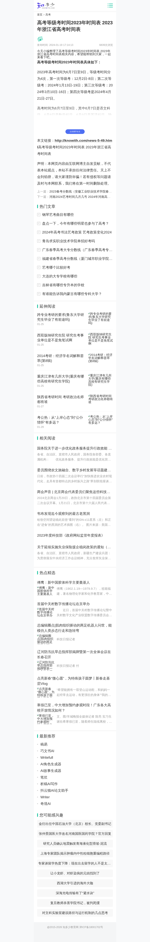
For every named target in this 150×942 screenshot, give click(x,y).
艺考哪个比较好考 (56, 267)
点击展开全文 (75, 131)
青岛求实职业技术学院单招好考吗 (68, 241)
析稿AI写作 (49, 784)
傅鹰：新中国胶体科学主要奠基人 (63, 582)
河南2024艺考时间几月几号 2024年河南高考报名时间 (86, 196)
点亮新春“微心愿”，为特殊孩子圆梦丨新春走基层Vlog (73, 681)
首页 (39, 14)
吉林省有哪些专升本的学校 (63, 285)
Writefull (46, 757)
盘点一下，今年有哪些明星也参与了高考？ (75, 223)
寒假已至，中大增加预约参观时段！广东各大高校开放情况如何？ (74, 707)
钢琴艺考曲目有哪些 (58, 215)
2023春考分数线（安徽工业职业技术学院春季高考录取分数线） (92, 191)
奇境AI (45, 804)
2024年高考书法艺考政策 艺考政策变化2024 (77, 232)
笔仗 (43, 777)
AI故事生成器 (50, 771)
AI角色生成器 (50, 764)
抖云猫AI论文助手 (54, 790)
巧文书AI (47, 751)
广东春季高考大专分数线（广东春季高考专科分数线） (77, 250)
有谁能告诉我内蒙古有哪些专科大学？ (72, 294)
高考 (48, 14)
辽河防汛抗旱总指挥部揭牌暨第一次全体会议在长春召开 (74, 654)
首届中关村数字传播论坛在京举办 (63, 604)
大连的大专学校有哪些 (59, 276)
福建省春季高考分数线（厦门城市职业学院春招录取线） (77, 259)
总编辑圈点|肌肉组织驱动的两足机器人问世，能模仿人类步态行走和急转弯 (74, 628)
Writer (45, 797)
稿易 (43, 744)
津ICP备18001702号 (91, 927)
